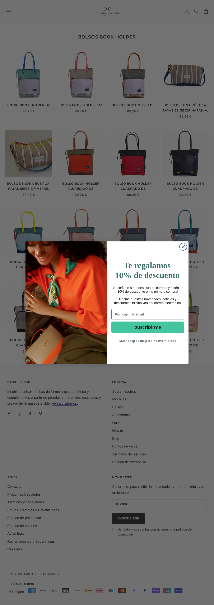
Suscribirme (148, 327)
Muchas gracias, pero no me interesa (147, 341)
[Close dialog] (183, 246)
